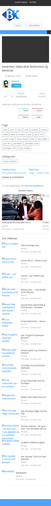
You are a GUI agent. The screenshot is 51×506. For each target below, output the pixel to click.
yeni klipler (17, 143)
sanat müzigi (8, 139)
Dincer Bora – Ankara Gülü (34, 260)
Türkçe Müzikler (9, 161)
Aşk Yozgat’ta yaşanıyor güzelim (32, 336)
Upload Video (34, 25)
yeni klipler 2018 (31, 143)
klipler (12, 134)
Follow (17, 85)
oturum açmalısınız (34, 185)
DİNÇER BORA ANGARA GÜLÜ (16, 222)
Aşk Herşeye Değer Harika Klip (34, 412)
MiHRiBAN (21, 472)
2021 (12, 130)
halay (5, 134)
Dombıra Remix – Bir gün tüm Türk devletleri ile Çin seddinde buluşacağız (33, 429)
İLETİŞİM (33, 2)
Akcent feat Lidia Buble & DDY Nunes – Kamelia (33, 306)
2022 (19, 130)
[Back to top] (7, 490)
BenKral (15, 81)
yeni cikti (6, 143)
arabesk (34, 130)
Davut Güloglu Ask (30, 245)
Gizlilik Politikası (21, 2)
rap (35, 134)
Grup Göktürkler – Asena (33, 321)
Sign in (18, 25)
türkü (32, 139)
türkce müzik (22, 139)
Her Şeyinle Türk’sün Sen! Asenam (33, 457)
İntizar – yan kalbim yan (32, 275)
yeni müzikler (24, 148)
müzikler (21, 134)
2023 (26, 130)
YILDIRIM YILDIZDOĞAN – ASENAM (34, 366)
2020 (5, 130)
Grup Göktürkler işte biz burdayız (33, 382)
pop (29, 134)
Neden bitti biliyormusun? (33, 397)
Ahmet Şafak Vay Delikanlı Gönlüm (33, 351)
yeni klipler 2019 (10, 148)
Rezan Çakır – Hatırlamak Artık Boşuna (33, 291)
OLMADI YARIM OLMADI (33, 442)
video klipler (42, 139)
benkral (44, 130)
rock (42, 134)
